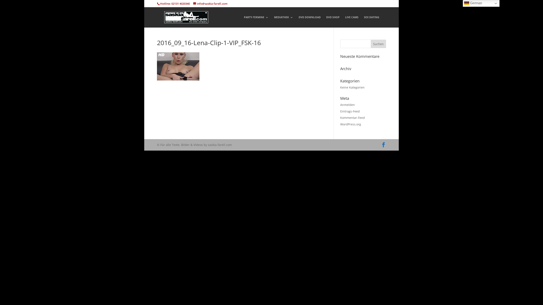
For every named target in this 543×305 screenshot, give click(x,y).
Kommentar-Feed (352, 118)
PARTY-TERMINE (254, 17)
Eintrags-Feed (350, 111)
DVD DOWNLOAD (310, 17)
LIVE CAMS (351, 17)
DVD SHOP (333, 17)
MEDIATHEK (281, 17)
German (475, 3)
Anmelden (347, 105)
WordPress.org (350, 124)
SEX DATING (371, 17)
